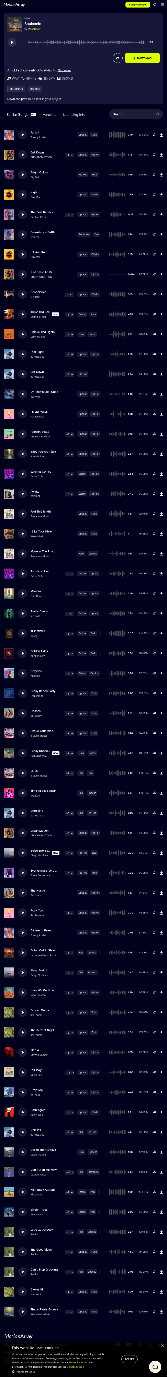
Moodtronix (34, 29)
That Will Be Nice (42, 212)
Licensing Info (74, 114)
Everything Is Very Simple (47, 870)
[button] (59, 1371)
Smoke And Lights (43, 332)
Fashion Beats (40, 431)
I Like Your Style (41, 531)
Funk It (35, 132)
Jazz (94, 852)
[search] (155, 4)
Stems (82, 473)
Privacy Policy (76, 1362)
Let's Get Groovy (42, 1229)
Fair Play (36, 1070)
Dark (93, 633)
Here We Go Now (42, 990)
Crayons (36, 671)
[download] (161, 135)
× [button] (162, 1345)
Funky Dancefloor (42, 751)
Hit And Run (38, 252)
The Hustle (38, 890)
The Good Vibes (41, 1249)
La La (34, 770)
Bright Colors (39, 172)
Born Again (38, 1110)
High (34, 192)
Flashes (36, 711)
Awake (35, 491)
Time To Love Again (44, 790)
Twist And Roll (40, 312)
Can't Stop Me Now (44, 1169)
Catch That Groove (43, 1149)
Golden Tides (39, 651)
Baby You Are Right (43, 451)
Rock (93, 314)
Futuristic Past (40, 571)
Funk (94, 134)
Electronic (16, 88)
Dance (82, 314)
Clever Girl (37, 1289)
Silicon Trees (39, 1209)
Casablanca (38, 292)
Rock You (37, 910)
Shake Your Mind (42, 731)
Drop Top (37, 1090)
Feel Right (37, 352)
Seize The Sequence (44, 850)
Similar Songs (21, 114)
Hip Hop (35, 88)
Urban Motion (39, 830)
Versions (49, 114)
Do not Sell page (75, 1366)
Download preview (19, 99)
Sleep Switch (39, 970)
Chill (81, 793)
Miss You (37, 591)
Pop (81, 773)
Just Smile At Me (42, 272)
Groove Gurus (40, 1010)
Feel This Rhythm (42, 511)
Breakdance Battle (43, 232)
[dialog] (83, 1359)
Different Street (41, 930)
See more (64, 70)
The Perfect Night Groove (48, 1030)
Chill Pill (36, 1130)
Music (27, 18)
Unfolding (37, 810)
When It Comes (41, 471)
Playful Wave (39, 411)
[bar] (162, 4)
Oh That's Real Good (44, 391)
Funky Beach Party (43, 691)
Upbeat (83, 134)
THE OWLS (38, 631)
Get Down (37, 152)
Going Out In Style (43, 950)
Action (82, 573)
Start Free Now (137, 4)
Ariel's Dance (39, 611)
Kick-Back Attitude (43, 1189)
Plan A (35, 1050)
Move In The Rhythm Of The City (52, 551)
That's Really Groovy (44, 1309)
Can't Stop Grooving (44, 1269)
